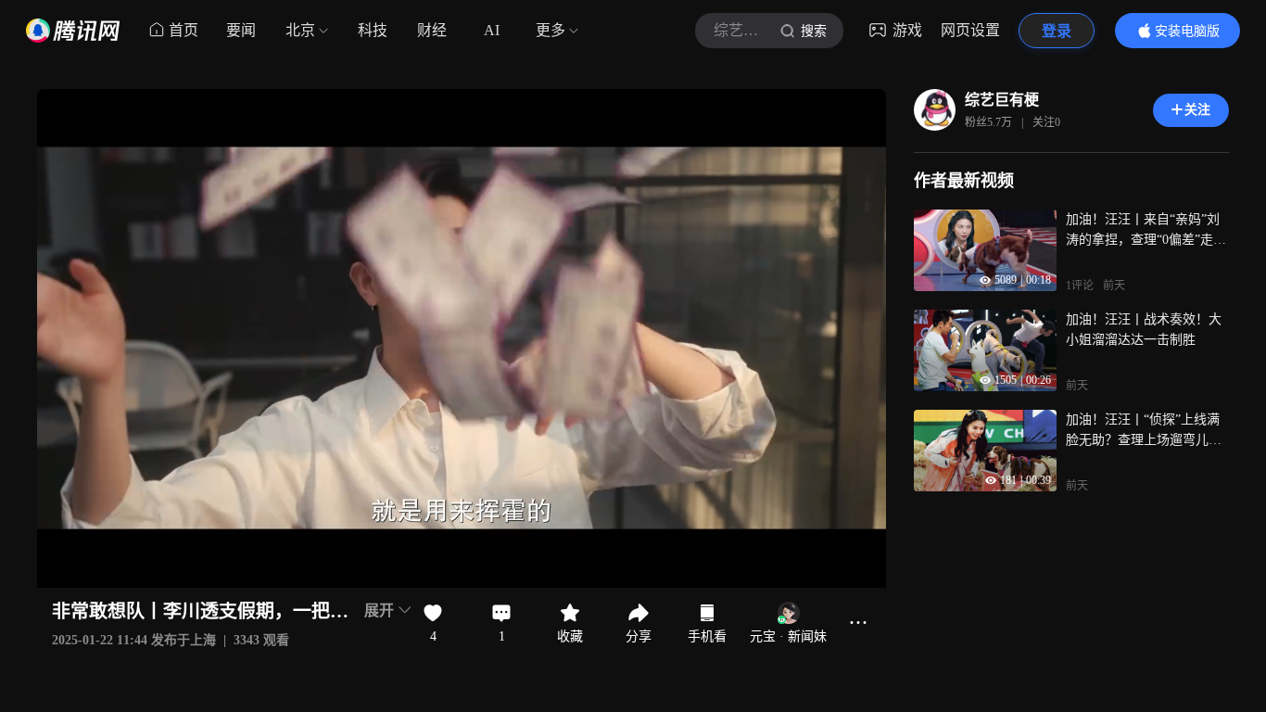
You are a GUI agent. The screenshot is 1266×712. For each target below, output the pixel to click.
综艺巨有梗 (1002, 100)
